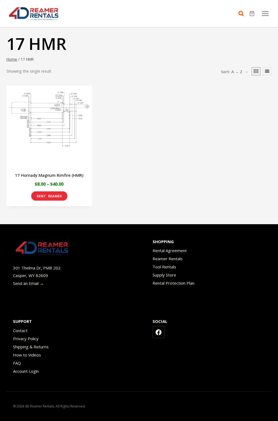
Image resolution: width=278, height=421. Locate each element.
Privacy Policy (26, 338)
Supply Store (164, 275)
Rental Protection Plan (173, 283)
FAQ (17, 363)
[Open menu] (265, 13)
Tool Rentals (164, 266)
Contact (20, 330)
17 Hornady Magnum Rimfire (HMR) (49, 175)
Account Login (26, 371)
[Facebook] (159, 332)
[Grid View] (256, 71)
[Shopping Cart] (252, 13)
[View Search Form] (242, 13)
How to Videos (27, 355)
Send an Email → (28, 283)
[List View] (267, 71)
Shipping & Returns (31, 346)
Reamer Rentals (168, 258)
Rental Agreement (170, 250)
